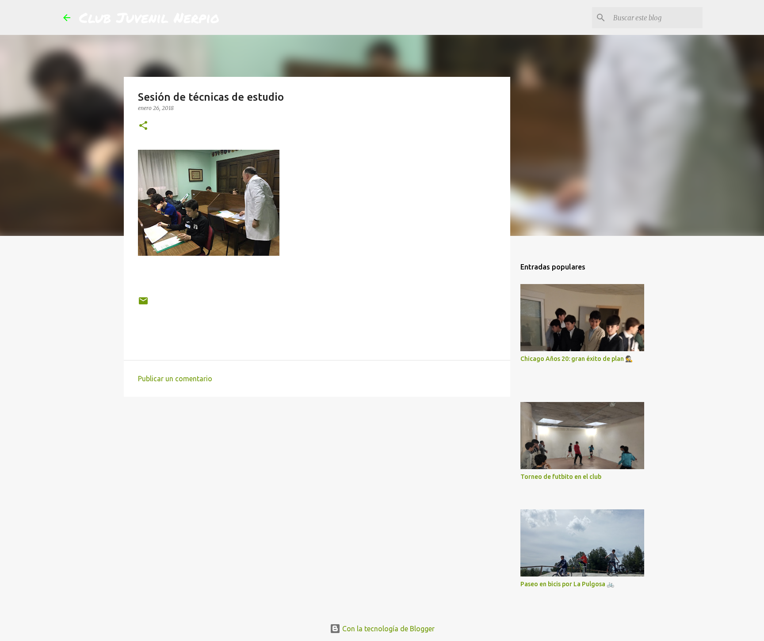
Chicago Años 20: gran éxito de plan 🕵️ (576, 358)
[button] (143, 126)
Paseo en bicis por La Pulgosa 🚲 (567, 584)
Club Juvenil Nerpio (149, 17)
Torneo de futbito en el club (560, 476)
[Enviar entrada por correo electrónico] (143, 304)
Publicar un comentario (175, 379)
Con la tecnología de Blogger (387, 629)
